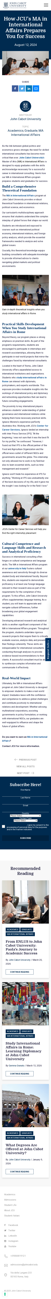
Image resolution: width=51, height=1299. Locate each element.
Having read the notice (17, 825)
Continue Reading (19, 972)
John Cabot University (25, 119)
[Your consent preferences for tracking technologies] (5, 1294)
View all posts (25, 766)
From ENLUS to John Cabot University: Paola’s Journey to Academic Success (24, 947)
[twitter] (22, 88)
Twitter (11, 1230)
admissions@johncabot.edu (24, 1264)
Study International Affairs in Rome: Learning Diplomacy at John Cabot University (23, 1051)
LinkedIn (12, 1235)
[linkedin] (29, 88)
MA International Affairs (20, 934)
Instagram (13, 1241)
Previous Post (27, 759)
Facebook (13, 1225)
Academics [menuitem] (9, 1194)
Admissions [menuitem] (10, 1199)
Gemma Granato (16, 1065)
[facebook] (15, 88)
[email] (36, 88)
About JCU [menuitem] (9, 1210)
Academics (16, 130)
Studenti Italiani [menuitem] (12, 1215)
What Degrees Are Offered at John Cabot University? (24, 1149)
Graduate (31, 130)
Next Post (23, 773)
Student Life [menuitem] (10, 1205)
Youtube (12, 1246)
